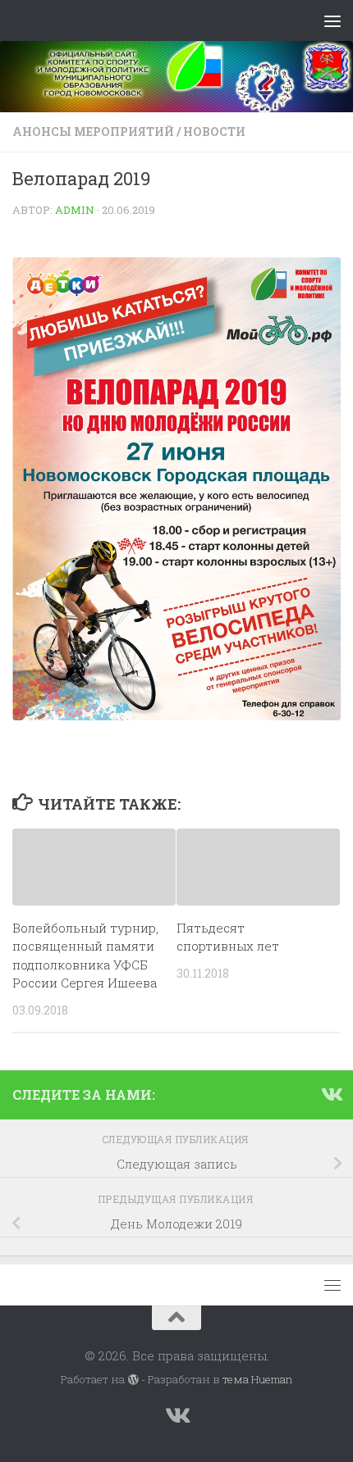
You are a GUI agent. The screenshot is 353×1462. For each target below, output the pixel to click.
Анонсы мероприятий (93, 131)
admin (74, 209)
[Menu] (332, 20)
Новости (214, 131)
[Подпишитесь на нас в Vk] (331, 1094)
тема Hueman (257, 1379)
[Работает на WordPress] (132, 1379)
